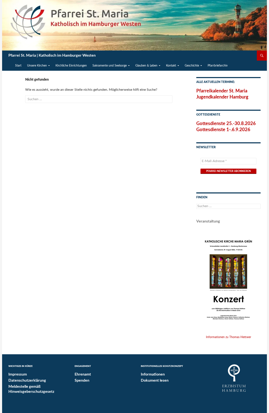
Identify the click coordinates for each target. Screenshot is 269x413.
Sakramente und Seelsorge (109, 65)
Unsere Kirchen (37, 65)
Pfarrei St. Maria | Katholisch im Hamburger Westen (52, 55)
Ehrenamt (83, 374)
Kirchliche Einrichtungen (71, 65)
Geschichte (192, 65)
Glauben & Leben (146, 65)
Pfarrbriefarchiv (218, 65)
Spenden (82, 380)
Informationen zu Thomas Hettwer (228, 337)
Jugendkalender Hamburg (222, 97)
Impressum (17, 374)
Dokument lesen (155, 380)
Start (18, 65)
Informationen (153, 374)
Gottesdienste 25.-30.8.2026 (226, 123)
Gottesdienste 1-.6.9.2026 (223, 129)
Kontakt (171, 65)
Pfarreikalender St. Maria (221, 91)
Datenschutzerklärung (27, 380)
